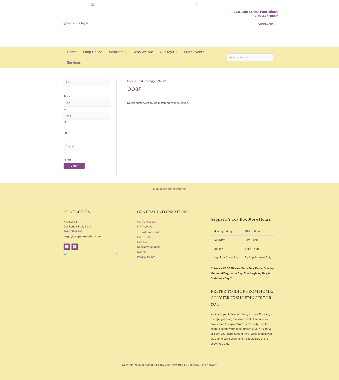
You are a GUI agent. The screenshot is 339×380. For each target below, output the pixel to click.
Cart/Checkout (146, 221)
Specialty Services (148, 246)
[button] (125, 52)
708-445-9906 (266, 16)
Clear (74, 165)
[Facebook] (67, 247)
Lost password (150, 232)
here (246, 333)
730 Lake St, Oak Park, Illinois (256, 12)
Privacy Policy (146, 256)
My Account (144, 226)
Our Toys (142, 242)
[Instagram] (75, 247)
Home (131, 81)
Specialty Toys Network (202, 364)
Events (141, 251)
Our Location (145, 237)
